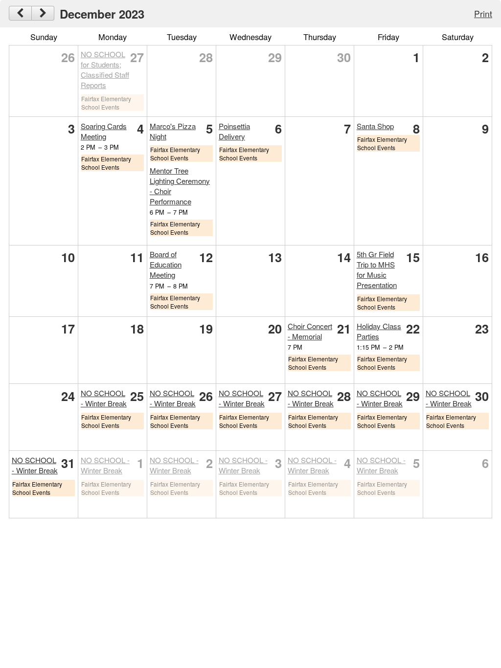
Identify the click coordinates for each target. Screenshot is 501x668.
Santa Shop (375, 126)
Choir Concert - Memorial (310, 331)
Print (483, 13)
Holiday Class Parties (379, 331)
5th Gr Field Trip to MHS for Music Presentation (377, 269)
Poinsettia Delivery (234, 131)
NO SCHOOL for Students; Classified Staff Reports (105, 69)
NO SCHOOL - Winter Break (104, 398)
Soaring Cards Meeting (104, 131)
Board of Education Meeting (166, 264)
